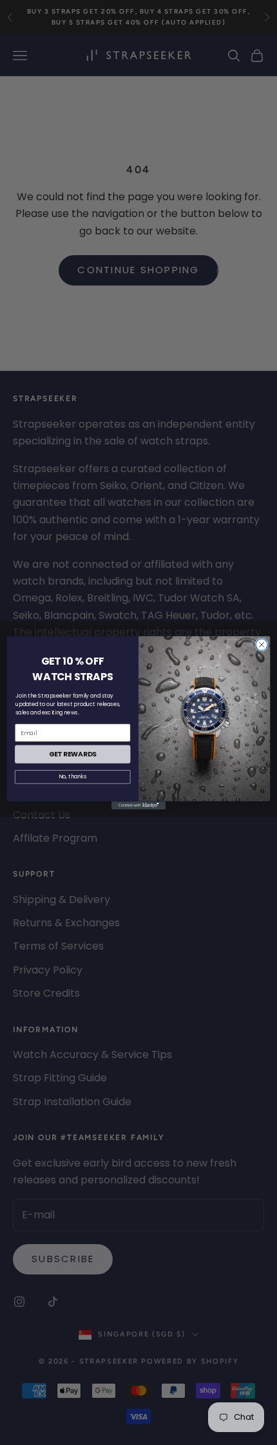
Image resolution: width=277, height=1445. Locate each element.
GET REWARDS (73, 754)
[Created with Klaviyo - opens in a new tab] (138, 805)
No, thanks (72, 776)
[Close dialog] (261, 644)
